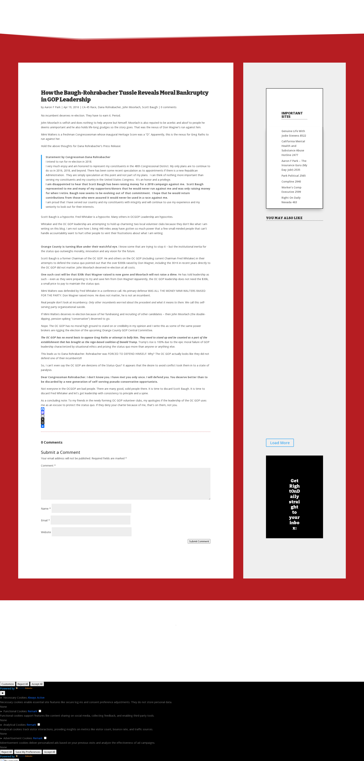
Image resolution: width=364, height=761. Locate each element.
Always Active (36, 697)
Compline (291, 181)
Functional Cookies (15, 711)
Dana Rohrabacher (109, 107)
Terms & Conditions (213, 625)
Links (295, 4)
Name (46, 508)
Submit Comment (199, 541)
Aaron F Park (52, 107)
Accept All (37, 684)
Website (46, 532)
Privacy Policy (188, 625)
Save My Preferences (28, 752)
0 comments (169, 107)
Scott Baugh (150, 107)
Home (267, 4)
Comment (48, 465)
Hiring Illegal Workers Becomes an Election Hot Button (292, 313)
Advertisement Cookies (17, 738)
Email (45, 520)
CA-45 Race (89, 107)
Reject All (23, 684)
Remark (32, 711)
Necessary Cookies (15, 697)
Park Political (294, 175)
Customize (8, 684)
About (281, 4)
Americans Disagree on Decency (290, 260)
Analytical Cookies (14, 724)
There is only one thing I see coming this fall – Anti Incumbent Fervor (293, 367)
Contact (314, 4)
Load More (280, 442)
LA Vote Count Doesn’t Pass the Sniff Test (293, 422)
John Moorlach (131, 107)
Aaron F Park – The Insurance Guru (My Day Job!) (294, 165)
